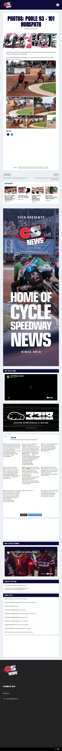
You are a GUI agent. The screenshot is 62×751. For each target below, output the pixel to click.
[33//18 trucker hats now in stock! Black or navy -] (50, 478)
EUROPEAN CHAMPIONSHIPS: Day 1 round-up (16, 621)
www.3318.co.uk (6, 693)
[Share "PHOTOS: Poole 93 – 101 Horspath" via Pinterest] (31, 167)
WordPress (20, 749)
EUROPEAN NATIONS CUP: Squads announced (16, 624)
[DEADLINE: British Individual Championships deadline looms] (38, 190)
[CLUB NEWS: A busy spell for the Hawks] (24, 190)
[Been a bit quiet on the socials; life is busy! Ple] (12, 501)
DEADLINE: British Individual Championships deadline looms (36, 198)
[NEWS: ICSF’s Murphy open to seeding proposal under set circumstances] (11, 190)
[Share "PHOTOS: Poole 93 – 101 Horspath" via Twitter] (22, 167)
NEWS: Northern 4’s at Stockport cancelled (16, 599)
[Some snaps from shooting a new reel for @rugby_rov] (12, 454)
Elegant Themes (10, 749)
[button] (33, 78)
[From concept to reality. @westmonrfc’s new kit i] (12, 478)
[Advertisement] (31, 148)
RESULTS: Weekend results (11, 606)
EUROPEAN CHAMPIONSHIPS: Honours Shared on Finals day (20, 613)
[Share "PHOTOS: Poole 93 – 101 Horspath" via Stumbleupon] (40, 167)
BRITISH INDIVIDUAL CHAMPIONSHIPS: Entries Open (18, 628)
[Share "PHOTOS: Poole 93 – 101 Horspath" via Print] (46, 167)
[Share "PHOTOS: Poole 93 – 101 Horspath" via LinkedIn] (34, 167)
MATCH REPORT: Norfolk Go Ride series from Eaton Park (51, 197)
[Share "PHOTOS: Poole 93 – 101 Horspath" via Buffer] (37, 167)
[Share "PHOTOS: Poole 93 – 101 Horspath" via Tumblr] (28, 167)
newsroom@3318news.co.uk (20, 588)
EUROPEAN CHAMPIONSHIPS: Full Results (15, 610)
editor (30, 28)
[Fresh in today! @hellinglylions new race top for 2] (50, 454)
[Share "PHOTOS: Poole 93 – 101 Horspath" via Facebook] (19, 167)
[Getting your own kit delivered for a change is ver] (50, 501)
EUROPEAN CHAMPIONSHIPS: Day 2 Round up (16, 617)
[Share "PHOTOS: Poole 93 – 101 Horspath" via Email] (43, 167)
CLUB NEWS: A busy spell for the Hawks (23, 196)
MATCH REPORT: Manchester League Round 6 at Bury (19, 632)
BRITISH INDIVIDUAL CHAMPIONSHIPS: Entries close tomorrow (21, 602)
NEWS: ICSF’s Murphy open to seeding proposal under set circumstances (10, 198)
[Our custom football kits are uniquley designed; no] (31, 454)
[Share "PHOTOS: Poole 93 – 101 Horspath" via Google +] (25, 167)
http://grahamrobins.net (16, 59)
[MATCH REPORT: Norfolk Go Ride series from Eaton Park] (51, 190)
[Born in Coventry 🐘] (31, 501)
